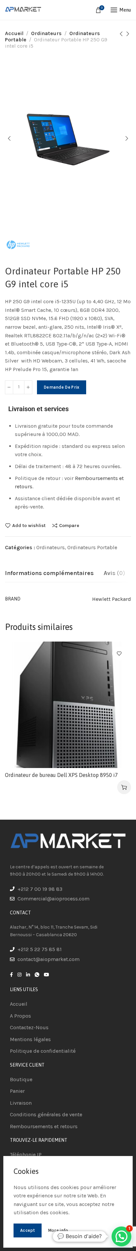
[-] (9, 387)
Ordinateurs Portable (92, 547)
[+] (28, 387)
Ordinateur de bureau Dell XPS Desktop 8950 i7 (61, 775)
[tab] (49, 573)
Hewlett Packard (111, 599)
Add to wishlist (29, 525)
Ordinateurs (46, 33)
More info (58, 1230)
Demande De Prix (62, 387)
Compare (69, 525)
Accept (27, 1230)
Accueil (14, 33)
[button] (124, 787)
